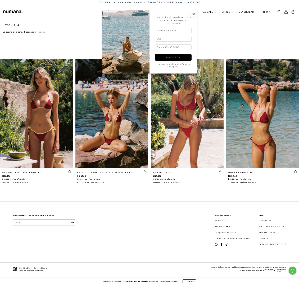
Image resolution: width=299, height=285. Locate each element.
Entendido (189, 281)
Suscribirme (173, 57)
